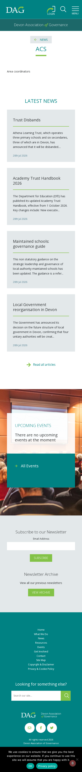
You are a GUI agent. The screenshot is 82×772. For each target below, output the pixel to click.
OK (30, 766)
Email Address (41, 538)
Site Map (41, 660)
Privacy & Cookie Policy (41, 669)
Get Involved (41, 651)
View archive (41, 592)
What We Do (41, 634)
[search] (63, 10)
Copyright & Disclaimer (41, 664)
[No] (77, 759)
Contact (41, 656)
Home (41, 629)
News (44, 40)
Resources (41, 642)
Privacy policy (47, 766)
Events (41, 647)
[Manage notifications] (72, 763)
